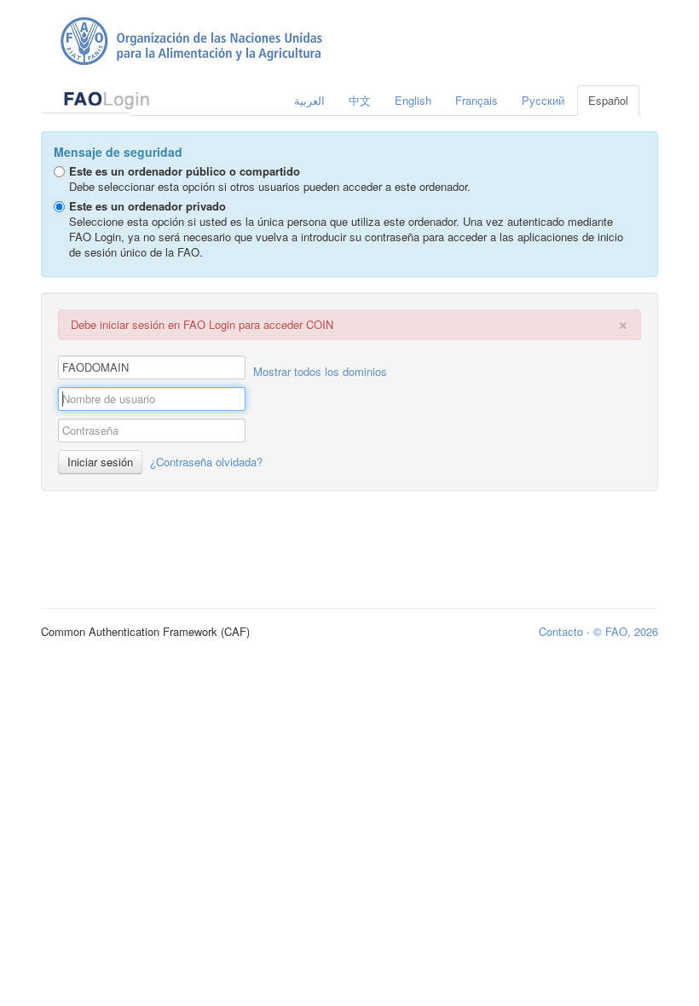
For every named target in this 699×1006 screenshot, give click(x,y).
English (413, 100)
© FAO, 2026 (625, 631)
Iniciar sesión (100, 462)
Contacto (561, 631)
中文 (360, 100)
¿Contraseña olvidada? (206, 462)
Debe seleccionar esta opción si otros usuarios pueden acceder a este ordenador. (270, 178)
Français (476, 100)
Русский (543, 100)
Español (608, 100)
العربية (309, 100)
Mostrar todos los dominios (320, 371)
